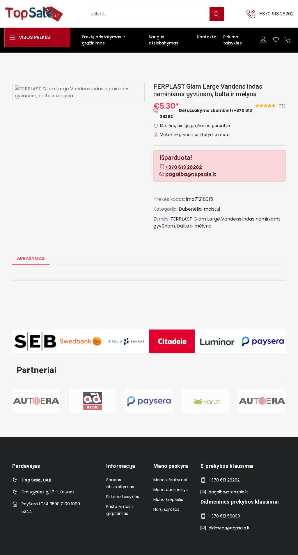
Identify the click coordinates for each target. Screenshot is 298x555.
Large (213, 219)
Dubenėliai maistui (199, 209)
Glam (200, 219)
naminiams (268, 219)
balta (183, 226)
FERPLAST (181, 219)
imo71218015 (199, 199)
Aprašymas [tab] (31, 258)
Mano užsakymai (170, 480)
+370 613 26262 (276, 13)
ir (191, 226)
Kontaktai (207, 37)
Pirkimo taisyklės (232, 40)
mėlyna (203, 226)
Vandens (231, 219)
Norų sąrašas (166, 509)
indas (248, 219)
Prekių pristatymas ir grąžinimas (103, 40)
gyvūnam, (164, 226)
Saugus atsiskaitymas (163, 40)
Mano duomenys (170, 490)
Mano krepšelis (168, 499)
